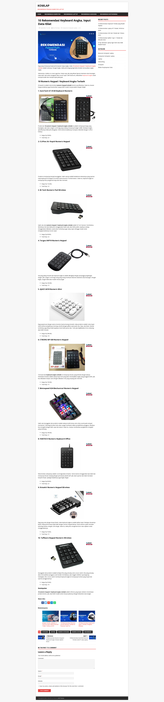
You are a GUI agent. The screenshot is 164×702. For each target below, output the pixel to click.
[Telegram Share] (51, 602)
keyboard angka (87, 75)
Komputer (101, 64)
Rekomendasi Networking (108, 14)
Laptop (100, 59)
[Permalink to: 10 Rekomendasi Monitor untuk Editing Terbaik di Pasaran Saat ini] (68, 616)
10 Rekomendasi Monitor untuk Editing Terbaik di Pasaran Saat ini (67, 624)
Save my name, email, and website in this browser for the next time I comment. (62, 686)
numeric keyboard (63, 632)
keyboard (45, 632)
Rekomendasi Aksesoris (89, 14)
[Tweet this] (45, 602)
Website (40, 681)
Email (39, 676)
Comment (41, 658)
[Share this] (42, 602)
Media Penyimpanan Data (105, 67)
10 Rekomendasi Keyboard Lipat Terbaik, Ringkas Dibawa (86, 624)
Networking (101, 61)
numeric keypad (76, 632)
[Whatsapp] (54, 602)
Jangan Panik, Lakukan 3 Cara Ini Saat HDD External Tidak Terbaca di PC (50, 624)
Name (40, 671)
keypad (53, 632)
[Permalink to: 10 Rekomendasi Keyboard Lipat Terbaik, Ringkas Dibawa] (87, 616)
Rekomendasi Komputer (52, 14)
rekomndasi (87, 632)
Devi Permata (56, 28)
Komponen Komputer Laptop (69, 28)
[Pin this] (48, 602)
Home (39, 14)
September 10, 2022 (45, 28)
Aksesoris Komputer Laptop (106, 53)
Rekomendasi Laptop (71, 14)
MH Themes (61, 698)
